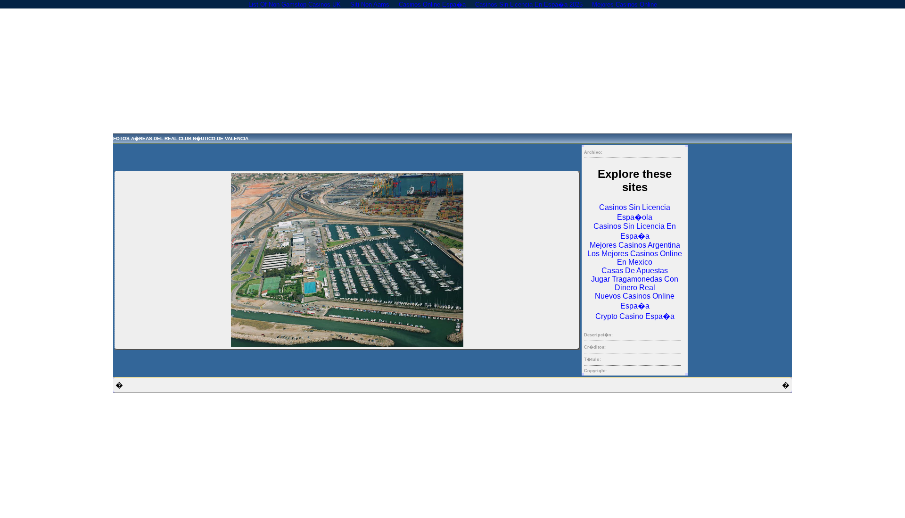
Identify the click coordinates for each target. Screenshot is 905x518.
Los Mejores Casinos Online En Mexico (634, 258)
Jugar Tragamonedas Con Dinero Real (634, 283)
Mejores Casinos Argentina (635, 245)
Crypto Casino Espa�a (635, 316)
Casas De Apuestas (634, 271)
